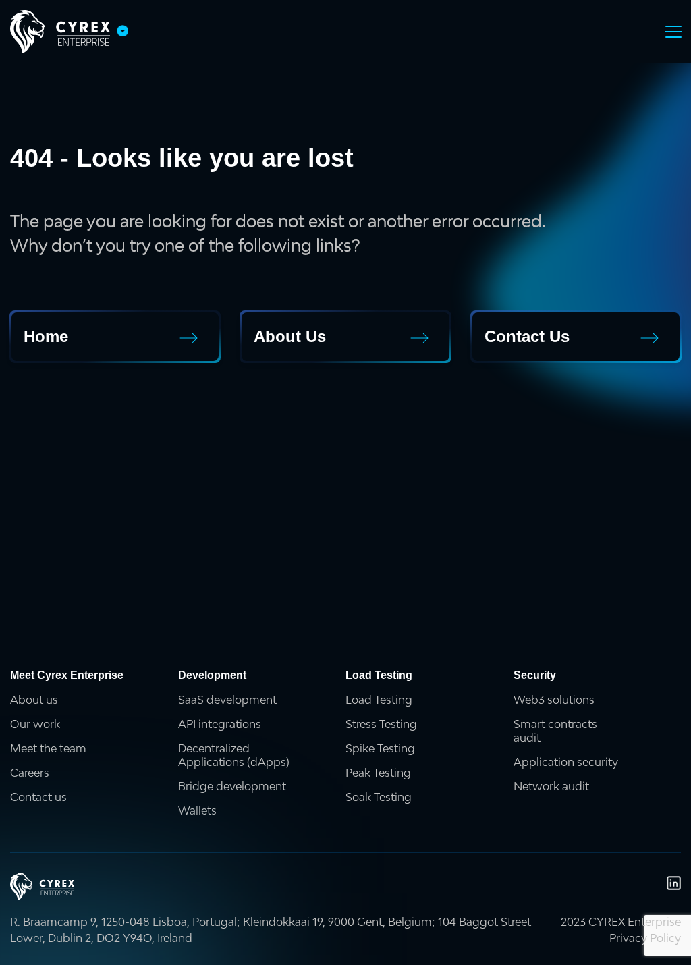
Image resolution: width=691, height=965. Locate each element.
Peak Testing (378, 772)
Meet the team (48, 748)
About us (34, 700)
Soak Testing (379, 797)
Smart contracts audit (555, 730)
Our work (35, 724)
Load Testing (379, 700)
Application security (566, 762)
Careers (29, 772)
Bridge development (232, 786)
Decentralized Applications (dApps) (233, 755)
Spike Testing (380, 748)
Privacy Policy (645, 938)
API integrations (219, 724)
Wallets (197, 810)
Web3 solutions (554, 700)
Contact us (38, 797)
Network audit (551, 786)
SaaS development (227, 700)
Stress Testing (381, 724)
